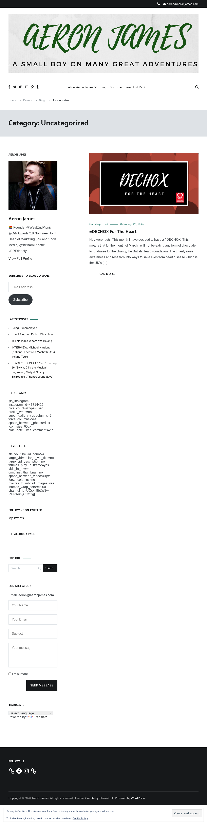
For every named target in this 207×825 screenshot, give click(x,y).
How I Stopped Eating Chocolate (32, 334)
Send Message (41, 685)
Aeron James (22, 219)
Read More (106, 273)
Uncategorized (98, 224)
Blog (103, 87)
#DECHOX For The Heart (113, 231)
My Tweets (16, 518)
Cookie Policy (80, 818)
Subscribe (20, 299)
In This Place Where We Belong (32, 340)
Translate (40, 717)
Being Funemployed (24, 327)
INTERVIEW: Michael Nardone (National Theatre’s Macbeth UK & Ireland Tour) (33, 352)
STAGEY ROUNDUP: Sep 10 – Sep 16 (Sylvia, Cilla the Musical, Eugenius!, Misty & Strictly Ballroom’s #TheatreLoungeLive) (34, 369)
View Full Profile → (22, 258)
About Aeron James (80, 87)
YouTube (116, 87)
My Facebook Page (21, 534)
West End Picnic (136, 87)
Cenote (90, 798)
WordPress (138, 798)
